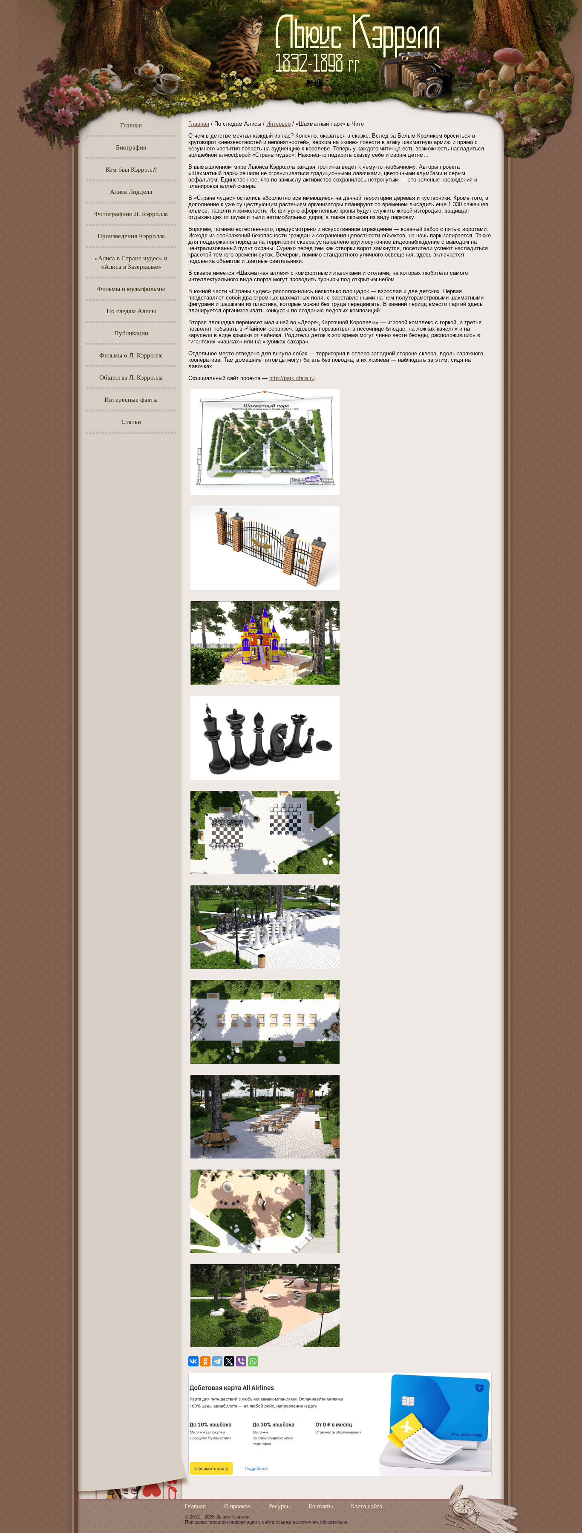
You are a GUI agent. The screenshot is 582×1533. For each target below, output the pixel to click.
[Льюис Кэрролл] (361, 77)
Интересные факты (131, 399)
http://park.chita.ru (291, 378)
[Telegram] (217, 1361)
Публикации (131, 332)
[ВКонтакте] (193, 1361)
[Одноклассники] (205, 1361)
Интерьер (278, 124)
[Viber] (241, 1361)
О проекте (237, 1506)
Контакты (321, 1506)
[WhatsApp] (253, 1361)
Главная (131, 125)
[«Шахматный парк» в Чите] (265, 495)
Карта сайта (366, 1506)
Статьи (131, 421)
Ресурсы (279, 1506)
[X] (229, 1361)
